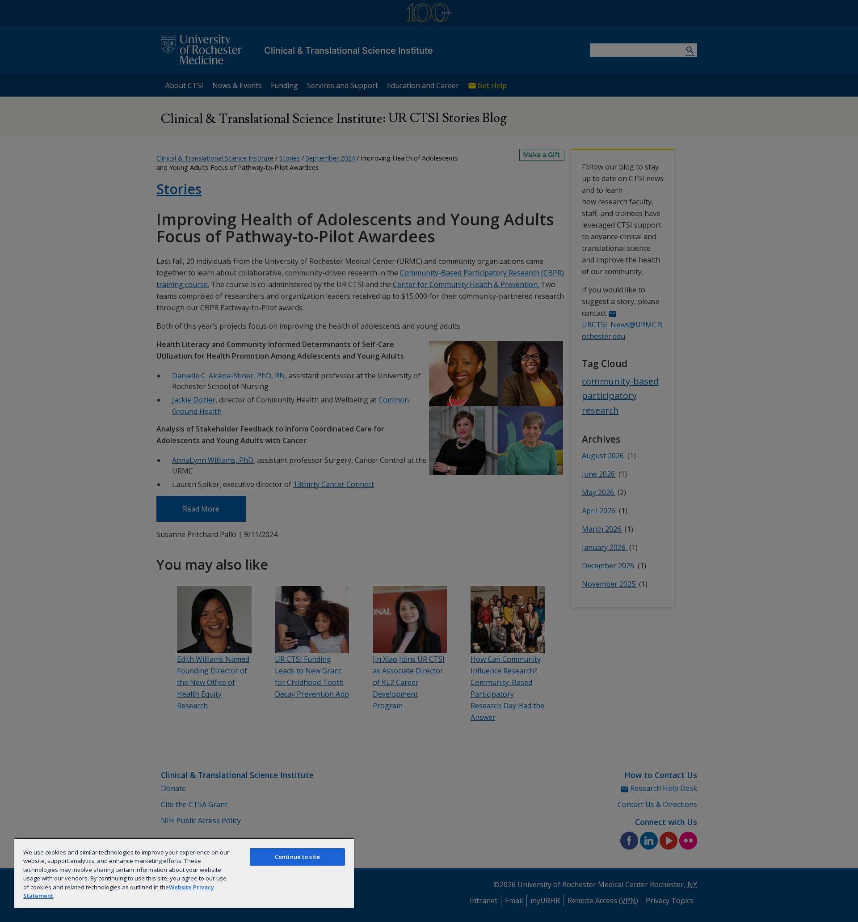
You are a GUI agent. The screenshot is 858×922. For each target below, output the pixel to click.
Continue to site (297, 857)
